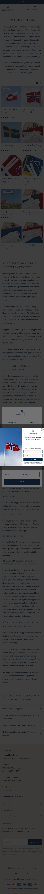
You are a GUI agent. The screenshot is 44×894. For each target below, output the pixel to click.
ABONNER (33, 459)
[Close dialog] (42, 429)
